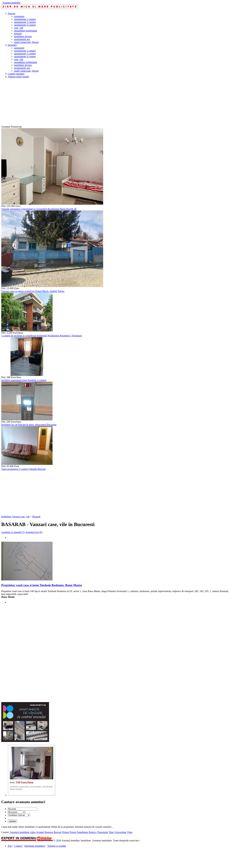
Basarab (36, 516)
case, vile (18, 27)
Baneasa (49, 832)
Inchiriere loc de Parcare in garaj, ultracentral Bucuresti (28, 424)
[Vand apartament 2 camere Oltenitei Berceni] (27, 464)
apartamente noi (22, 39)
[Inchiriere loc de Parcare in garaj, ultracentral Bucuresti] (27, 419)
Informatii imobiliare (34, 846)
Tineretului (102, 832)
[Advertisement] (96, 103)
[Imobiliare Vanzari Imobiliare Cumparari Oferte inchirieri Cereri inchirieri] (19, 815)
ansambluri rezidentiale (25, 30)
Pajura (73, 832)
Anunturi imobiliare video (23, 832)
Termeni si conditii (56, 846)
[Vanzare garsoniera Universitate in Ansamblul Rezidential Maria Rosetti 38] (52, 203)
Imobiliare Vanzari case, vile (15, 516)
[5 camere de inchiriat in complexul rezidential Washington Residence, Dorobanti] (27, 330)
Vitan (129, 832)
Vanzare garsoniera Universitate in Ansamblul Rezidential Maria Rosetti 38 (38, 209)
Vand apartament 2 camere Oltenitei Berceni (23, 469)
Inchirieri (12, 45)
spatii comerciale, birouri (26, 42)
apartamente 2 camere (25, 19)
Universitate (120, 832)
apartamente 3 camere (25, 22)
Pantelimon (82, 832)
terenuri (18, 33)
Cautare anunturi (16, 73)
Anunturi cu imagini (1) (13, 532)
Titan (111, 832)
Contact (18, 846)
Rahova (92, 832)
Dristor (65, 832)
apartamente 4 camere (25, 25)
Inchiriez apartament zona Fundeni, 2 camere (23, 380)
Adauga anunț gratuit (18, 76)
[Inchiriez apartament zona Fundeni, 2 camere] (27, 375)
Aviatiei (40, 832)
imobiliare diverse (23, 36)
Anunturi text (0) (33, 532)
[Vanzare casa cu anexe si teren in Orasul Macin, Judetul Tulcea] (52, 286)
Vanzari (11, 13)
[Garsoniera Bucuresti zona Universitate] (31, 795)
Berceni (57, 832)
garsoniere (19, 16)
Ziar (10, 846)
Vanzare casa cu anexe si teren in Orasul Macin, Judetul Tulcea (32, 291)
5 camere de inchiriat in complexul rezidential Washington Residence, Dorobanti (41, 335)
